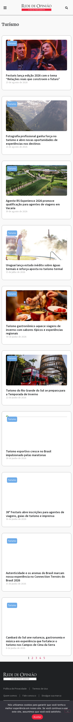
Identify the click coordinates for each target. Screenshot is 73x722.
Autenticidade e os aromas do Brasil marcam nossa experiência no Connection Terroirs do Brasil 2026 (35, 577)
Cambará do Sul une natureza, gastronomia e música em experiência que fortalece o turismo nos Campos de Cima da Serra (35, 641)
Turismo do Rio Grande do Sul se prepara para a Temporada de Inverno (35, 392)
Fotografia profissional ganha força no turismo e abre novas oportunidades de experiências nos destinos (32, 140)
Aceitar (37, 717)
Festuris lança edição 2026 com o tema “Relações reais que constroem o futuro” (33, 77)
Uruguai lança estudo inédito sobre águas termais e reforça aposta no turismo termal (34, 267)
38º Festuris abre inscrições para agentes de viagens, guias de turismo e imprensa (35, 514)
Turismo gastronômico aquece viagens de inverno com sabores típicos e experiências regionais (34, 330)
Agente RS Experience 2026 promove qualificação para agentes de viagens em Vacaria (33, 204)
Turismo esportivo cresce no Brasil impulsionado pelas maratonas (28, 453)
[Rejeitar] (67, 711)
